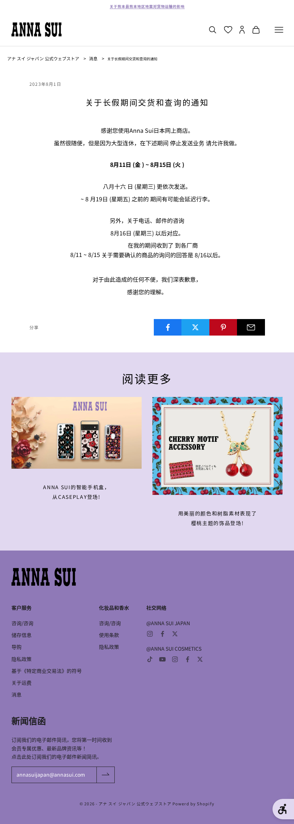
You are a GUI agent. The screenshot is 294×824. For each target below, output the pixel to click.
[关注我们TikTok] (149, 659)
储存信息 (21, 634)
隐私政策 (21, 659)
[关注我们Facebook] (162, 633)
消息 (93, 58)
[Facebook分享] (167, 327)
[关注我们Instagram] (149, 633)
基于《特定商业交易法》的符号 (46, 670)
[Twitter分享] (195, 327)
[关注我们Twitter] (175, 633)
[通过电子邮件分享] (251, 327)
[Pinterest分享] (223, 327)
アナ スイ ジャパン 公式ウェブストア (43, 58)
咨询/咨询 (22, 623)
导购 (16, 646)
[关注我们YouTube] (162, 659)
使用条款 (109, 634)
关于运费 (21, 682)
